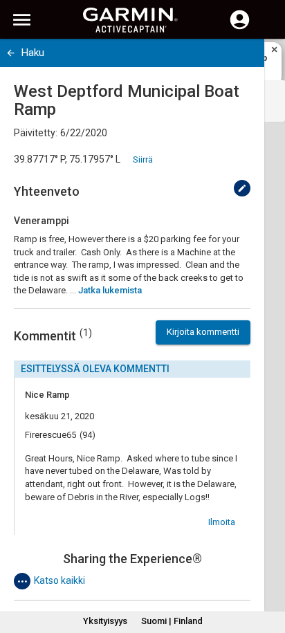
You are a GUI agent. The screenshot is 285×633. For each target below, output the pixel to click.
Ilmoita (221, 522)
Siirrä (143, 159)
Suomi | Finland (172, 621)
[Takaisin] (10, 53)
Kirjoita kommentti (203, 332)
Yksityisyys (105, 621)
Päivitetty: (35, 132)
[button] (267, 570)
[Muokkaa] (242, 188)
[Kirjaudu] (239, 27)
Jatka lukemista (110, 290)
